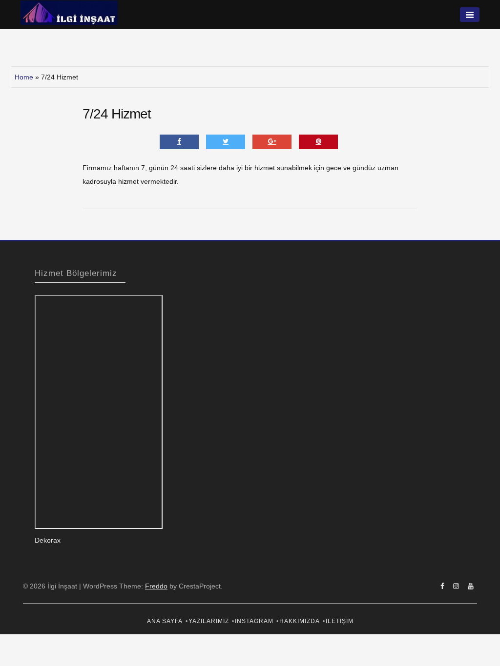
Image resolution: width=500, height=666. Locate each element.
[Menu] (469, 14)
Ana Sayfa (165, 621)
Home (24, 77)
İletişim (340, 621)
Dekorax (48, 540)
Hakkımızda (299, 621)
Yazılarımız (208, 621)
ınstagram (254, 621)
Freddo (156, 586)
